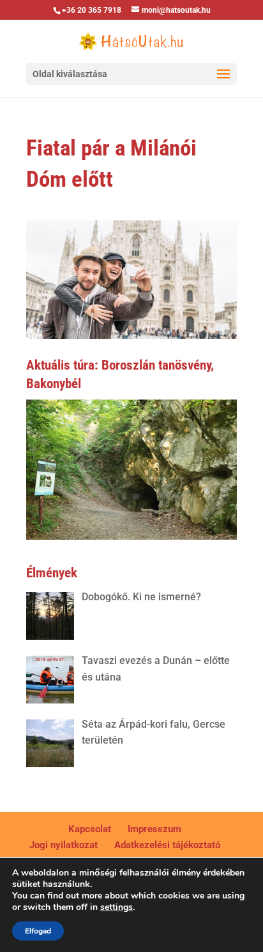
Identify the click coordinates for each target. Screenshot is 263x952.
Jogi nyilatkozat (63, 845)
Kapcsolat (89, 829)
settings (116, 907)
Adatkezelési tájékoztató (167, 845)
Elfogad (38, 931)
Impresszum (154, 829)
